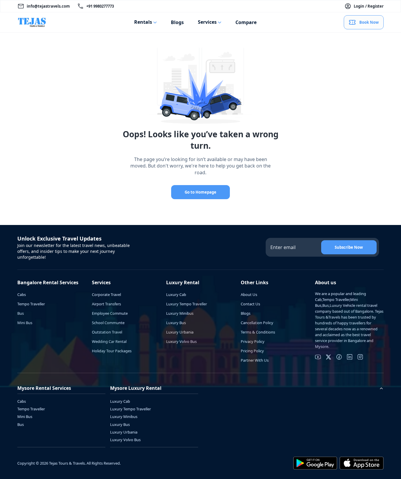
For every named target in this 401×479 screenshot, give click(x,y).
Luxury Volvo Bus (181, 341)
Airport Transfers (106, 304)
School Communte (108, 322)
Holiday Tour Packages (112, 350)
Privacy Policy (252, 341)
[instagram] (360, 357)
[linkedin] (350, 357)
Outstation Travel (107, 332)
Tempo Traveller (31, 304)
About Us (249, 294)
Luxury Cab (176, 294)
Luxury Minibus (179, 313)
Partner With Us (255, 360)
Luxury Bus (176, 322)
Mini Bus (24, 322)
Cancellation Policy (257, 322)
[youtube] (318, 357)
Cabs (21, 294)
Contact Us (250, 304)
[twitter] (328, 357)
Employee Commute (110, 313)
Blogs (177, 22)
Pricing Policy (252, 350)
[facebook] (339, 357)
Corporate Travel (106, 294)
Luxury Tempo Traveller (186, 304)
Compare (246, 22)
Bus (20, 313)
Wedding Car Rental (109, 341)
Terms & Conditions (258, 332)
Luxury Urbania (179, 332)
